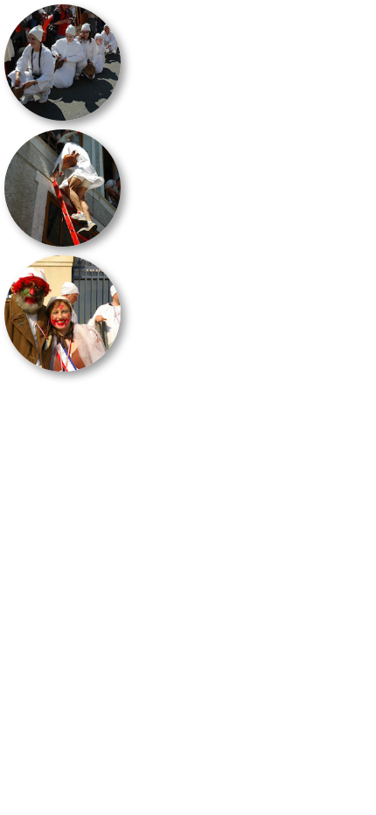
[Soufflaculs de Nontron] (62, 62)
